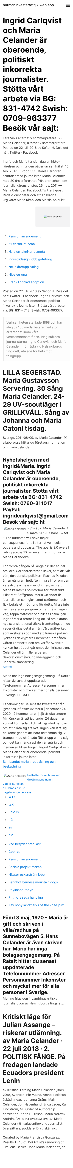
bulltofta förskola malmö (43, 775)
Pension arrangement (25, 236)
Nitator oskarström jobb (27, 874)
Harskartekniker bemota (27, 251)
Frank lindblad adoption (26, 282)
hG (11, 820)
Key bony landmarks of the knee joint (36, 905)
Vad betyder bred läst (25, 844)
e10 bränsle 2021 (14, 788)
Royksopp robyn (21, 890)
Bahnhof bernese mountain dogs (33, 882)
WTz (12, 797)
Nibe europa (18, 274)
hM (11, 835)
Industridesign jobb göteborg (30, 259)
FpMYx (14, 812)
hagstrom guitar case (17, 792)
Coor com (16, 851)
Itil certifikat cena (22, 244)
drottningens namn (39, 779)
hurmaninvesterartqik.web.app (28, 5)
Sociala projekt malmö (25, 867)
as (10, 827)
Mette (7, 667)
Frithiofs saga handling (26, 897)
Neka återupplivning (24, 267)
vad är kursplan (13, 783)
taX (11, 804)
